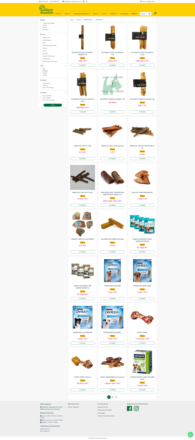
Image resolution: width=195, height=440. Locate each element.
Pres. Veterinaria (48, 87)
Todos (45, 75)
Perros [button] (58, 14)
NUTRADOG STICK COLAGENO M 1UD (112, 53)
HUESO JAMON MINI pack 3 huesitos (112, 377)
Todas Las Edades (49, 23)
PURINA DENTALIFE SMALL (112, 332)
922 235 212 (44, 1)
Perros (78, 20)
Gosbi (44, 51)
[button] (154, 14)
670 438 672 (55, 1)
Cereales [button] (43, 92)
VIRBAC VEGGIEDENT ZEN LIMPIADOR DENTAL (82, 287)
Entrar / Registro (73, 407)
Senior (45, 27)
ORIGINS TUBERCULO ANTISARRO (82, 239)
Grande (45, 73)
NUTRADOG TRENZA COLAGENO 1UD (112, 99)
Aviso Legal (101, 413)
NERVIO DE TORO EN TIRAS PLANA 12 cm (142, 147)
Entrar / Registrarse (148, 1)
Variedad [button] (43, 80)
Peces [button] (95, 14)
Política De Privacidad (105, 410)
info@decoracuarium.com (72, 1)
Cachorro (46, 29)
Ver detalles (82, 65)
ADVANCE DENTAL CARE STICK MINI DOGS (142, 378)
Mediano (45, 71)
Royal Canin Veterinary (50, 61)
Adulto (45, 25)
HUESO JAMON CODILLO (82, 377)
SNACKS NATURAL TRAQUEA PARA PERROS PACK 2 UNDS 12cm (112, 193)
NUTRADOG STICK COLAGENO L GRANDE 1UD (82, 53)
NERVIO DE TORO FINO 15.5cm (83, 192)
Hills (44, 43)
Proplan (45, 53)
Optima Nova (47, 40)
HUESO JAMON (142, 332)
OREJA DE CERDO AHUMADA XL (142, 192)
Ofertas (134, 14)
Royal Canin (46, 59)
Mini (44, 69)
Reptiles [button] (113, 14)
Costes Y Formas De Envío (106, 416)
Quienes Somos (103, 407)
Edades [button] (42, 20)
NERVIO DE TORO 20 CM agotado (112, 146)
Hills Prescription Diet (50, 45)
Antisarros (99, 20)
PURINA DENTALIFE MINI (112, 286)
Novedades (124, 14)
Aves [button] (104, 14)
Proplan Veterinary (49, 56)
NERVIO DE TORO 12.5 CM (82, 146)
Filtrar (52, 105)
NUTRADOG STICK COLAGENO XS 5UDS (82, 100)
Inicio (71, 20)
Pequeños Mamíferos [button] (81, 14)
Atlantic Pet (46, 37)
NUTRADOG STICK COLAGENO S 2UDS (142, 53)
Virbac (45, 48)
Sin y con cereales (48, 100)
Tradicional (46, 83)
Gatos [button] (67, 14)
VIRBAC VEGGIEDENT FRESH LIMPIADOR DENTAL (142, 240)
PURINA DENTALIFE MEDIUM (82, 332)
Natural (45, 85)
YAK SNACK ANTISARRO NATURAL (112, 239)
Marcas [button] (42, 34)
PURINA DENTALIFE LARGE (142, 286)
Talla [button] (42, 66)
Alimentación (88, 20)
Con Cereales (47, 96)
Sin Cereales (47, 98)
